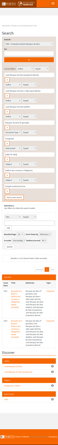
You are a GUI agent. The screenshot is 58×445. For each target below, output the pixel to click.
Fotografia (50, 291)
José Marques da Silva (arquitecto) (18, 372)
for (5, 49)
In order (7, 240)
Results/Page (10, 234)
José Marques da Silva (13, 366)
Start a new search (14, 197)
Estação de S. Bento (12, 385)
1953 (6, 399)
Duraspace (53, 436)
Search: (7, 39)
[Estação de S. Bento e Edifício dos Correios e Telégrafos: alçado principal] (16, 299)
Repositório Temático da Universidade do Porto (19, 26)
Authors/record (33, 240)
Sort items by (32, 234)
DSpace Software (22, 436)
